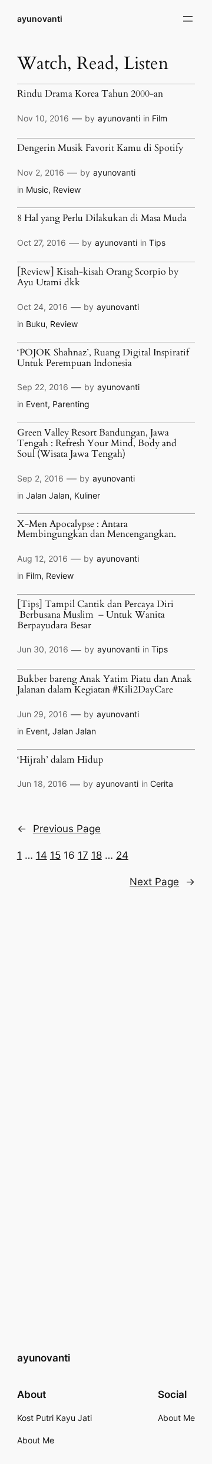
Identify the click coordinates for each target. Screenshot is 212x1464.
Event (37, 404)
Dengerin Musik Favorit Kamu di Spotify (100, 148)
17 (83, 855)
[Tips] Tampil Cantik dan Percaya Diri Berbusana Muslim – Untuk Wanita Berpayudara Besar (95, 615)
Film (159, 118)
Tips (157, 243)
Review (67, 189)
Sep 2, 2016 (40, 478)
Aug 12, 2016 (42, 558)
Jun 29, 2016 (42, 714)
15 (55, 855)
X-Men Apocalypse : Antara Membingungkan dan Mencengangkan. (96, 529)
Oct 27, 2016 (41, 243)
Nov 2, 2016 (40, 172)
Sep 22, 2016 (42, 387)
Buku (35, 324)
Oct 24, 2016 (42, 307)
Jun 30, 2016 (42, 649)
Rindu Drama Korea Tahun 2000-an (90, 94)
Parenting (71, 404)
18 (96, 855)
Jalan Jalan (47, 495)
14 (41, 855)
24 (122, 855)
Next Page (162, 882)
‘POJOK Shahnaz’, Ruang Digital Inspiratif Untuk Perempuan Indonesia (103, 358)
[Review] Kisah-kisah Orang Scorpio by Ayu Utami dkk (97, 277)
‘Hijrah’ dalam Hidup (60, 760)
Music (37, 189)
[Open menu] (188, 19)
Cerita (161, 784)
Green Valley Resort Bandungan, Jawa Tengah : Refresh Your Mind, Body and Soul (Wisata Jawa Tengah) (97, 443)
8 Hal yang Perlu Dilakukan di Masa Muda (102, 218)
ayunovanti (39, 19)
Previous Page (59, 829)
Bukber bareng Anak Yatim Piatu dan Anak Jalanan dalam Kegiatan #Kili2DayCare (104, 684)
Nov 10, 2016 (43, 118)
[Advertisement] (106, 1024)
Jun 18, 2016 (42, 784)
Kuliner (87, 495)
